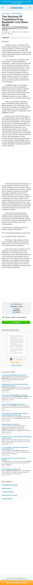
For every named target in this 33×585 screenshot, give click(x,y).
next (25, 359)
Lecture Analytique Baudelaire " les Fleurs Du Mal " (13, 404)
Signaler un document (16, 365)
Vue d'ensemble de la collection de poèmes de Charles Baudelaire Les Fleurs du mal (15, 385)
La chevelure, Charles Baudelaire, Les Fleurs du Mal (14, 375)
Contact (19, 3)
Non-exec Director (19, 1)
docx (14, 312)
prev (7, 359)
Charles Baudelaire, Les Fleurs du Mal (11, 424)
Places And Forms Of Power (9, 495)
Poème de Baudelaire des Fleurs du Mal (11, 469)
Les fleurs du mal (6, 488)
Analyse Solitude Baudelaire (10, 485)
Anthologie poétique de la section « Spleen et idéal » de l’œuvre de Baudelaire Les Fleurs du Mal (15, 414)
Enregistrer (17, 322)
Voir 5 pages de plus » (16, 304)
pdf (14, 310)
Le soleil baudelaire (7, 498)
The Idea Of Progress (7, 492)
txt (14, 309)
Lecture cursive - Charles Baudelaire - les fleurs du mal (15, 395)
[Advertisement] (16, 164)
